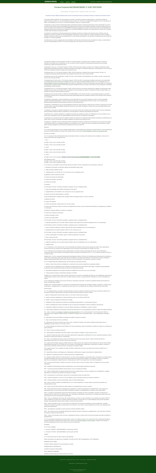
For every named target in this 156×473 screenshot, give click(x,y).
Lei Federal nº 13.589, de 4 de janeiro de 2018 (67, 312)
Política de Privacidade (91, 459)
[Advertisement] (78, 51)
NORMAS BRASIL (51, 1)
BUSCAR (67, 2)
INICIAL (62, 2)
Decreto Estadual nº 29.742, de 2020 (86, 420)
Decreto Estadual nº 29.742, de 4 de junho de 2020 (56, 83)
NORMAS (73, 2)
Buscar (78, 459)
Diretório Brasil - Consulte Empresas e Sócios (78, 463)
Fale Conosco (83, 459)
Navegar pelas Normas (71, 459)
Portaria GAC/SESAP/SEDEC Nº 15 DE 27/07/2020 (88, 157)
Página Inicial (62, 459)
